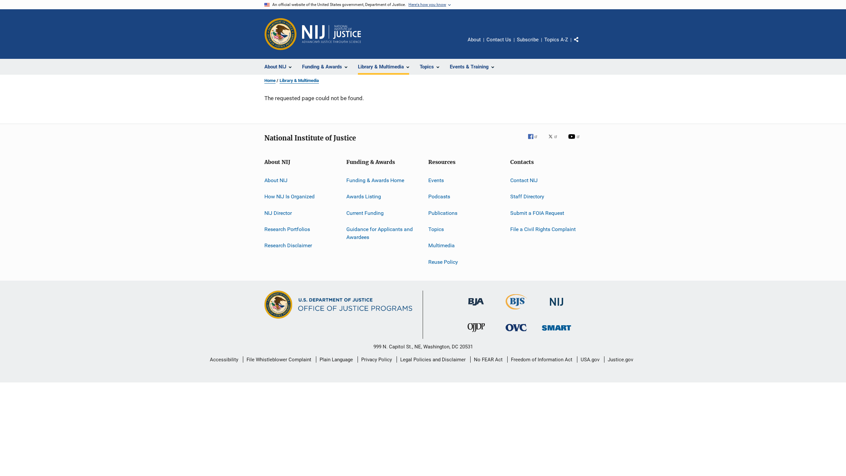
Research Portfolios (287, 229)
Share (582, 44)
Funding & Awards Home (375, 180)
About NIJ (276, 180)
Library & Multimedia (299, 80)
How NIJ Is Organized (289, 196)
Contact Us (498, 40)
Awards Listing (363, 196)
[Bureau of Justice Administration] (476, 307)
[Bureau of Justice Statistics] (516, 311)
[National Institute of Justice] (556, 307)
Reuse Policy (443, 262)
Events (436, 180)
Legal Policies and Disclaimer (433, 360)
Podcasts (439, 196)
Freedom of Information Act (541, 360)
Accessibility (224, 360)
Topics (436, 229)
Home (270, 80)
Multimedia (441, 245)
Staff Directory (527, 196)
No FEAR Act (488, 360)
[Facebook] (535, 141)
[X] (555, 141)
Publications (442, 213)
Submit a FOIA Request (537, 213)
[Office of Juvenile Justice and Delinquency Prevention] (476, 333)
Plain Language (336, 360)
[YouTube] (575, 141)
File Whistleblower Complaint (279, 360)
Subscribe (528, 40)
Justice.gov (620, 360)
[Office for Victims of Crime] (516, 332)
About (474, 40)
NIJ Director (278, 213)
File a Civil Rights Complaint (543, 229)
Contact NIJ (524, 180)
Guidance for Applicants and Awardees (379, 233)
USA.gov (590, 360)
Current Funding (365, 213)
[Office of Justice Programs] (280, 34)
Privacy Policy (376, 360)
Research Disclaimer (288, 245)
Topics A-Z (556, 40)
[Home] (331, 34)
